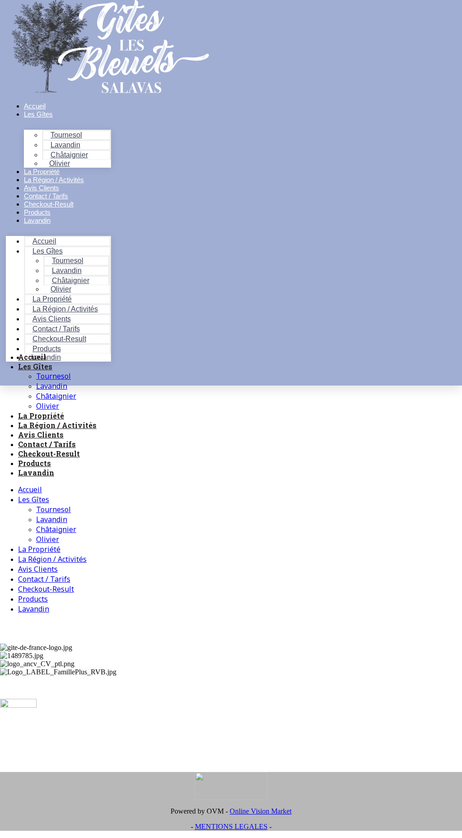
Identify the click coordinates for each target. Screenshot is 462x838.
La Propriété (41, 415)
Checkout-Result (49, 453)
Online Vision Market (260, 811)
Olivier (47, 406)
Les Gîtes (38, 114)
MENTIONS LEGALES (231, 826)
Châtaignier (56, 396)
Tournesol (53, 376)
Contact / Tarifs (47, 444)
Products (34, 463)
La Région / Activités (57, 425)
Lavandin (37, 220)
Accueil (32, 357)
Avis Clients (41, 434)
